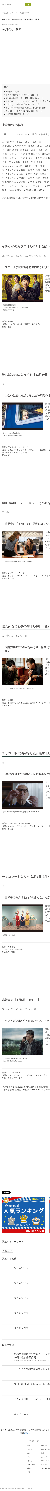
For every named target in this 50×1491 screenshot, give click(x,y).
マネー (29, 1449)
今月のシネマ (21, 1267)
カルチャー (45, 1461)
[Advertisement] (25, 255)
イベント (44, 1464)
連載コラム (45, 1446)
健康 (42, 1453)
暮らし (29, 1461)
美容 (29, 1468)
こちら (27, 1433)
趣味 (29, 1453)
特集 (29, 1446)
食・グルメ (45, 1457)
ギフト (29, 1472)
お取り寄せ (31, 1464)
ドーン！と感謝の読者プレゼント (32, 1369)
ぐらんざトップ (7, 13)
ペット (29, 1457)
